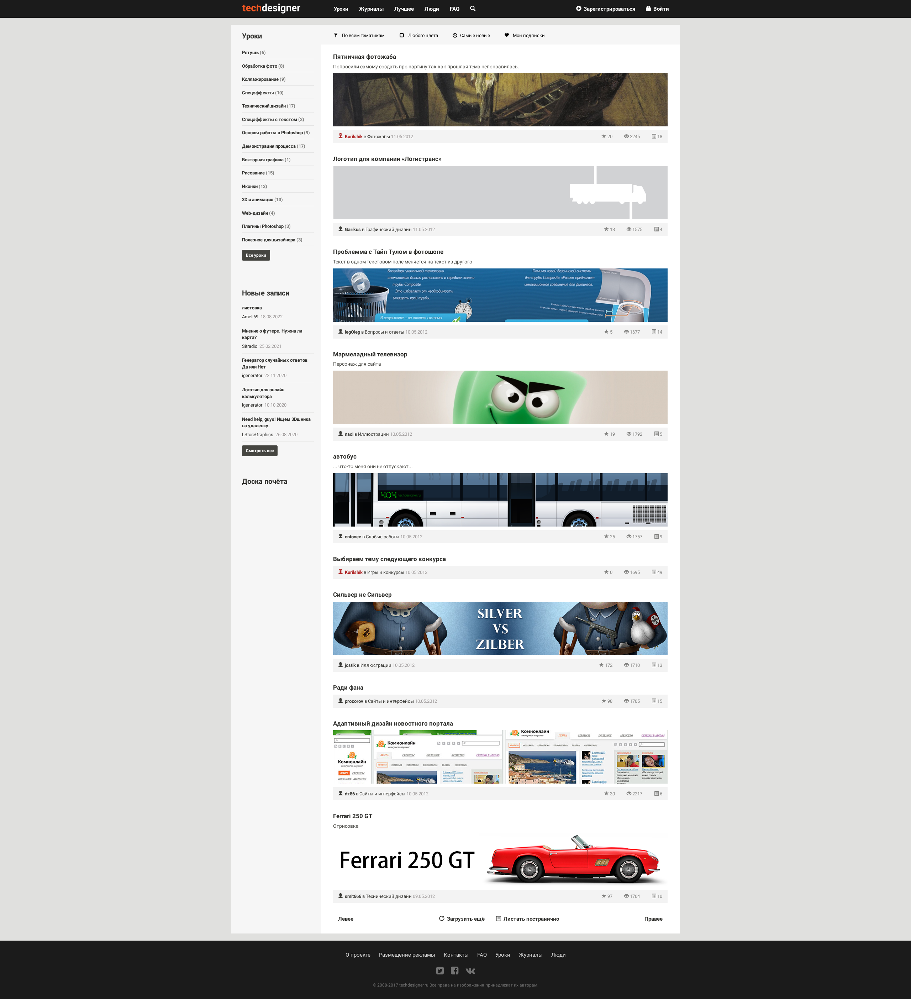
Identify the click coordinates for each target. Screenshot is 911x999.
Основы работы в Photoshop (276, 132)
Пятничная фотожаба (364, 56)
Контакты (456, 955)
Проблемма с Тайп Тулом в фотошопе (388, 251)
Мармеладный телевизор (370, 354)
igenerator (252, 375)
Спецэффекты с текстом (273, 119)
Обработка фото (263, 66)
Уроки (344, 8)
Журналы (531, 955)
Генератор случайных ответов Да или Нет (274, 363)
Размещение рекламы (407, 955)
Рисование (258, 173)
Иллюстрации (373, 434)
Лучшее (404, 9)
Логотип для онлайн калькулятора (263, 393)
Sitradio (250, 346)
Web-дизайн (258, 213)
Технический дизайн (389, 896)
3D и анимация (262, 199)
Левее (345, 919)
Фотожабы (378, 136)
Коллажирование (264, 79)
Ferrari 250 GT (353, 816)
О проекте (358, 955)
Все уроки (256, 255)
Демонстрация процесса (273, 146)
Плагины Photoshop (266, 226)
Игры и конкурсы (385, 572)
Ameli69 (250, 316)
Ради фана (348, 687)
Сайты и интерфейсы (391, 701)
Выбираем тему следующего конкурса (389, 559)
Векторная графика (266, 159)
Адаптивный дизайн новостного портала (393, 723)
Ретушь (254, 52)
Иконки (254, 186)
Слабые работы (382, 536)
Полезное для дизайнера (272, 239)
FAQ (454, 9)
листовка (252, 307)
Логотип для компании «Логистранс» (387, 158)
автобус (345, 456)
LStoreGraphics (258, 434)
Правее (653, 919)
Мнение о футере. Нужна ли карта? (272, 334)
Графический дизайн (388, 229)
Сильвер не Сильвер (362, 594)
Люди (432, 9)
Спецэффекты (263, 92)
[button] (606, 9)
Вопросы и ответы (384, 332)
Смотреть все (260, 450)
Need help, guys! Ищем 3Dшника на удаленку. (276, 423)
